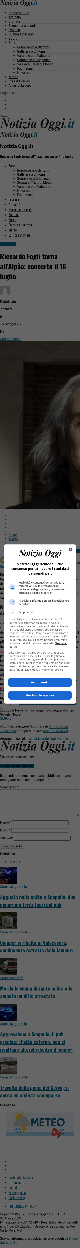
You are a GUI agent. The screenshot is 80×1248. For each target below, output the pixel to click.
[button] (40, 612)
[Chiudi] (70, 549)
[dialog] (40, 624)
